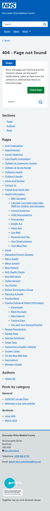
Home (7, 31)
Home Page (36, 89)
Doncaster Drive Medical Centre (18, 13)
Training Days (18, 320)
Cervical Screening (20, 210)
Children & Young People (18, 167)
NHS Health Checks (15, 272)
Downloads (17, 307)
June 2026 (10, 416)
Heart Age (16, 228)
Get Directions (11, 450)
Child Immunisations (21, 215)
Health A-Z (16, 223)
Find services (17, 219)
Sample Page (11, 333)
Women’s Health (13, 364)
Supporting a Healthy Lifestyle (20, 346)
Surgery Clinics (12, 351)
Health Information (15, 194)
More (26, 31)
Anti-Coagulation (14, 145)
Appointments (12, 150)
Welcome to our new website (20, 403)
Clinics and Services (14, 181)
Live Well (15, 232)
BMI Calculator (18, 198)
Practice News (12, 298)
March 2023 (11, 420)
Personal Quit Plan (20, 237)
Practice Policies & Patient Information (24, 303)
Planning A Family (14, 294)
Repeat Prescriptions (15, 329)
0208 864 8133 (21, 456)
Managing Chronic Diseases (19, 254)
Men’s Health (11, 259)
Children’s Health (13, 172)
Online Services (12, 281)
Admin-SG (10, 378)
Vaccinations (11, 360)
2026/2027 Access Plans (16, 399)
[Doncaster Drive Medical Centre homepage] (9, 5)
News (16, 31)
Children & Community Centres (21, 163)
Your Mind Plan (19, 245)
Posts (9, 130)
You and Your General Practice (26, 324)
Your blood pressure (21, 241)
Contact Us (10, 185)
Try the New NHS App (16, 355)
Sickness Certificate (14, 338)
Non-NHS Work (13, 276)
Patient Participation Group (19, 289)
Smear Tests (11, 342)
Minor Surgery (12, 263)
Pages (10, 121)
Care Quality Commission (17, 159)
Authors (11, 126)
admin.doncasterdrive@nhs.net (25, 461)
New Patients (11, 267)
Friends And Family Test (17, 189)
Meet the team (18, 311)
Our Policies (11, 285)
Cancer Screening (14, 154)
